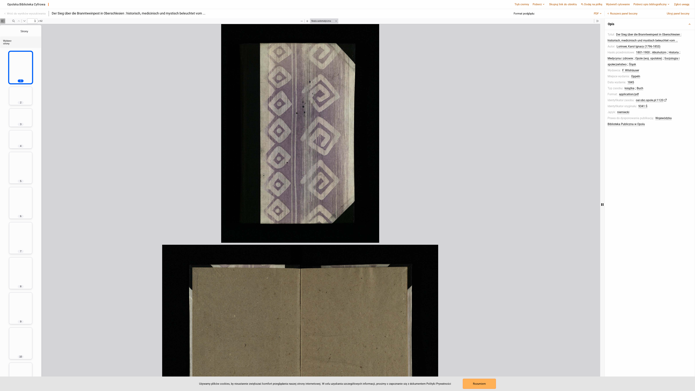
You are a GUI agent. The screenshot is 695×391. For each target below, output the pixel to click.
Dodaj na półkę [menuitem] (593, 4)
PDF (596, 13)
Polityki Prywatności (438, 383)
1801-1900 (643, 52)
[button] (650, 24)
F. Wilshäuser (630, 70)
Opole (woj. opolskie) (648, 58)
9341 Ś (642, 106)
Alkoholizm (659, 52)
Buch (640, 88)
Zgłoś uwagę (681, 4)
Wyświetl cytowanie (618, 4)
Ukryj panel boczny (678, 13)
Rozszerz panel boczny (623, 13)
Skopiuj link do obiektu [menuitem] (563, 4)
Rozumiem (479, 383)
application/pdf (629, 94)
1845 (630, 82)
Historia (674, 52)
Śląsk (632, 64)
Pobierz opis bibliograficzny (650, 4)
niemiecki (623, 112)
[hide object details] (602, 204)
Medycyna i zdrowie (620, 58)
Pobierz (537, 4)
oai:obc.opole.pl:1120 (649, 100)
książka (629, 88)
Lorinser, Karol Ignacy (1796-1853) (638, 46)
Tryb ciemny (522, 4)
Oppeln (635, 76)
